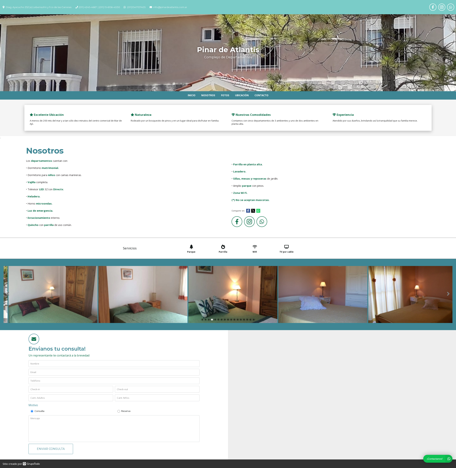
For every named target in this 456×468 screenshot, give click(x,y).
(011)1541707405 (136, 7)
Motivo (33, 405)
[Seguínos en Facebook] (432, 7)
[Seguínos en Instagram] (441, 7)
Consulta (39, 411)
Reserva (125, 411)
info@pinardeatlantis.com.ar (170, 7)
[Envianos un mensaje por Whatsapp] (450, 7)
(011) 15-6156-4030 (109, 7)
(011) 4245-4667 (88, 7)
